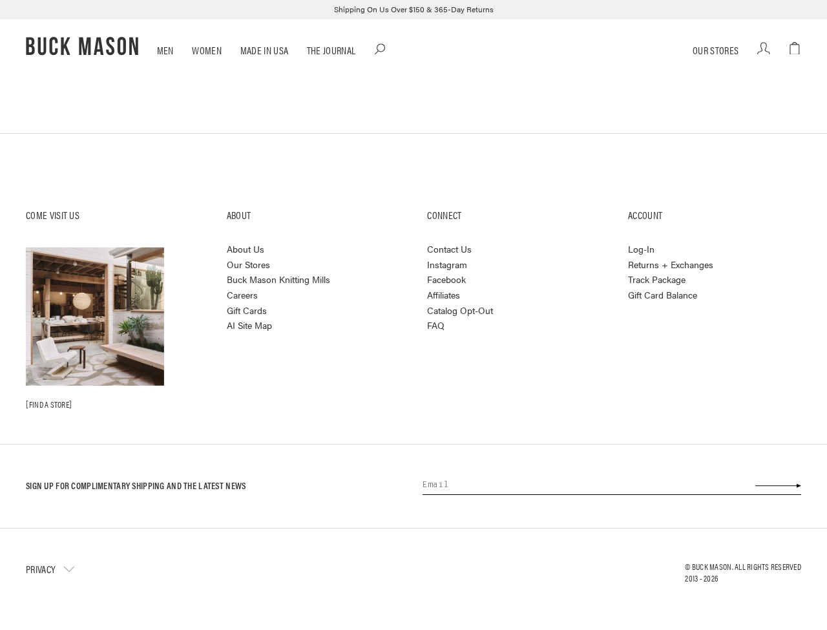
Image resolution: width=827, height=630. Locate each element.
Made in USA (264, 50)
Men (165, 50)
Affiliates (443, 294)
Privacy (41, 569)
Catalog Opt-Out (460, 310)
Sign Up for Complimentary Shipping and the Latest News (136, 486)
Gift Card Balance (662, 294)
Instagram (447, 264)
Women (207, 50)
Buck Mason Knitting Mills (278, 279)
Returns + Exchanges (670, 264)
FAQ (436, 325)
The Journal (331, 50)
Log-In (641, 248)
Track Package (657, 279)
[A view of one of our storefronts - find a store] (95, 316)
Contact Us (449, 248)
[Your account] (763, 49)
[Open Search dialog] (380, 49)
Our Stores (715, 50)
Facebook (446, 279)
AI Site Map (249, 325)
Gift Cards (247, 310)
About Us (245, 248)
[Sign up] (777, 485)
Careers (242, 294)
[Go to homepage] (82, 46)
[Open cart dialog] (794, 49)
